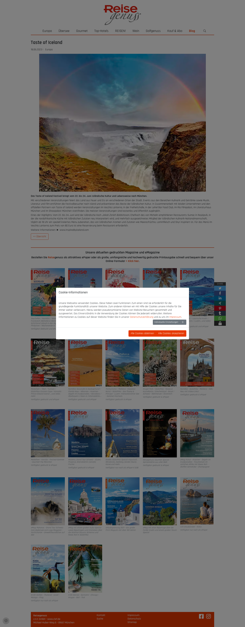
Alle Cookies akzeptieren (171, 333)
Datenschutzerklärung (141, 317)
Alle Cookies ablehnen (142, 333)
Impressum (175, 317)
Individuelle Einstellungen (166, 322)
